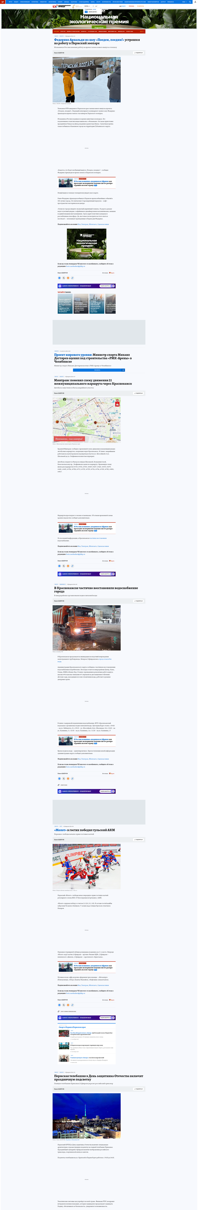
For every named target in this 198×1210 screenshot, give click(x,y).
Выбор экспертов (153, 2)
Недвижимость (63, 584)
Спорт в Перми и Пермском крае (68, 1011)
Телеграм (84, 224)
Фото (10, 2)
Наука (93, 2)
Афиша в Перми (103, 31)
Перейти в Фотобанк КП (72, 1140)
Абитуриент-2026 (112, 31)
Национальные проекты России (135, 2)
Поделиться (139, 52)
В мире (60, 2)
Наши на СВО (121, 31)
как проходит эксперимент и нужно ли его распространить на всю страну (93, 183)
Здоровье (74, 2)
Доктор (163, 2)
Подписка (140, 6)
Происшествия (118, 2)
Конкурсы (83, 31)
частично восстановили (98, 538)
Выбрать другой (92, 11)
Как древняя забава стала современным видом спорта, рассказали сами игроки (91, 1048)
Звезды (66, 2)
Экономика (52, 2)
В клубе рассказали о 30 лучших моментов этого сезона (86, 1037)
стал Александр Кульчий (87, 1057)
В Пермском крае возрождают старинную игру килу (86, 1045)
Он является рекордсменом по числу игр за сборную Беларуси (89, 1060)
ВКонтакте (93, 224)
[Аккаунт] (195, 2)
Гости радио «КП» (92, 31)
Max (79, 224)
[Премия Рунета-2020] (76, 6)
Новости (62, 31)
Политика (35, 2)
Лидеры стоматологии (73, 31)
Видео (16, 2)
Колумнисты (106, 2)
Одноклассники (103, 224)
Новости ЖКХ (64, 785)
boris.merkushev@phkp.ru (75, 266)
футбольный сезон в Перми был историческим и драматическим (91, 1033)
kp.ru (112, 273)
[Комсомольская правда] (62, 6)
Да (86, 11)
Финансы (170, 2)
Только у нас (129, 31)
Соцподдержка (84, 2)
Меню (2, 2)
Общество (43, 2)
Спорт (98, 2)
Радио (124, 6)
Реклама (131, 6)
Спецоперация (25, 2)
